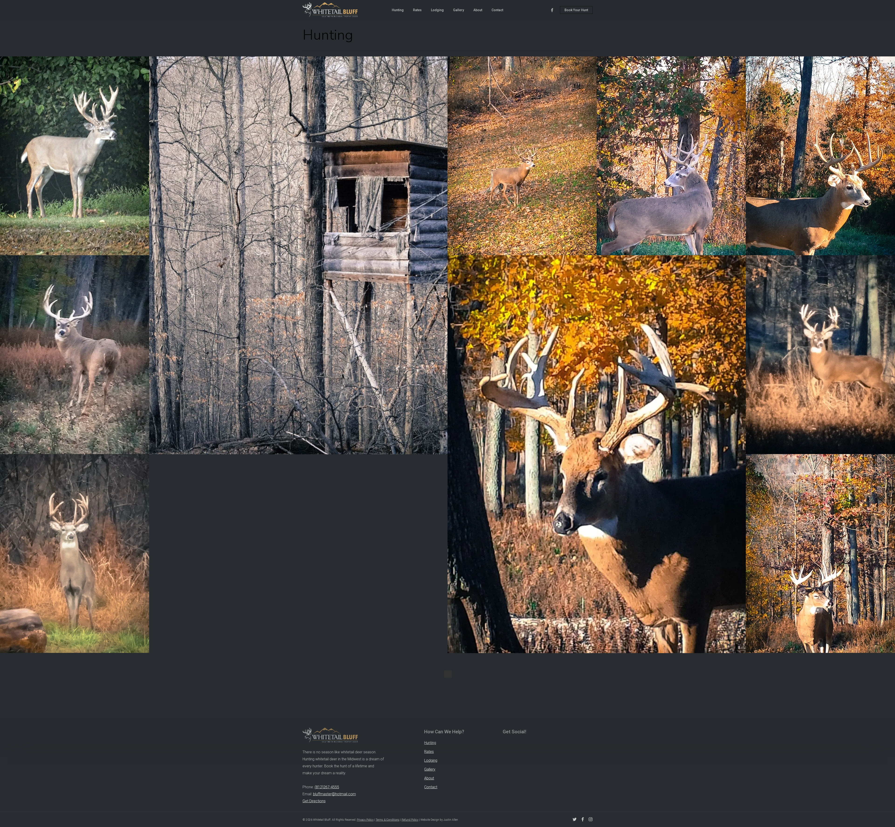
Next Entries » (448, 674)
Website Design (429, 819)
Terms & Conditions (387, 819)
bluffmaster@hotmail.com (334, 794)
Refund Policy (410, 819)
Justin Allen (451, 819)
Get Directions (314, 801)
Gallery (429, 769)
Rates (429, 751)
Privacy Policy (365, 819)
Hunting (430, 743)
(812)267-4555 (327, 787)
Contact (430, 787)
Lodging (430, 760)
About (429, 778)
